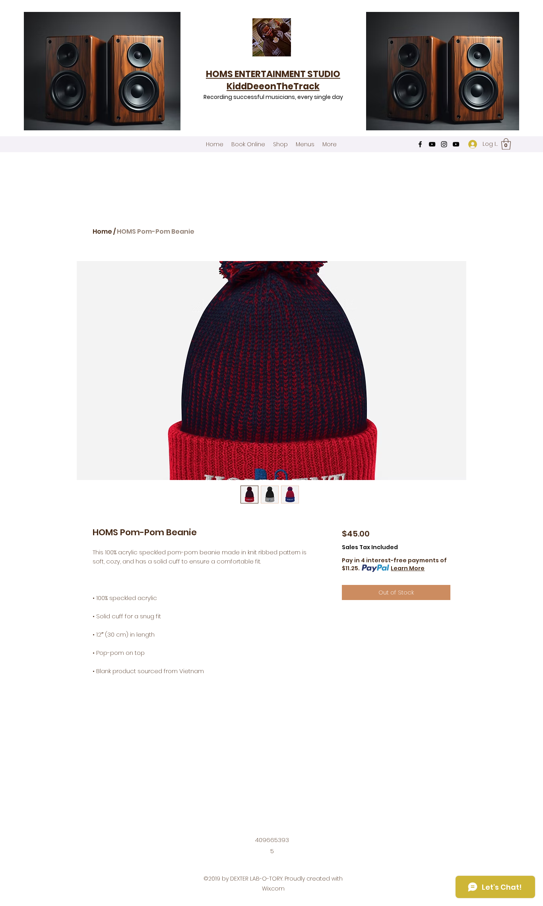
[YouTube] (432, 144)
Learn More (408, 568)
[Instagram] (444, 144)
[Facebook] (420, 144)
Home (102, 231)
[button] (506, 144)
